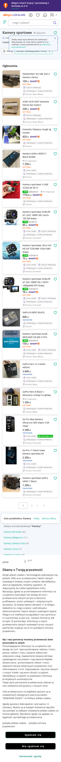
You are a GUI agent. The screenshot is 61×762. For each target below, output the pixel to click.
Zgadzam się (33, 734)
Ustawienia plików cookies (41, 710)
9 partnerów (18, 621)
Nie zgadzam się (33, 746)
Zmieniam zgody (30, 756)
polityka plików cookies (14, 723)
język (30, 560)
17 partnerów (10, 617)
